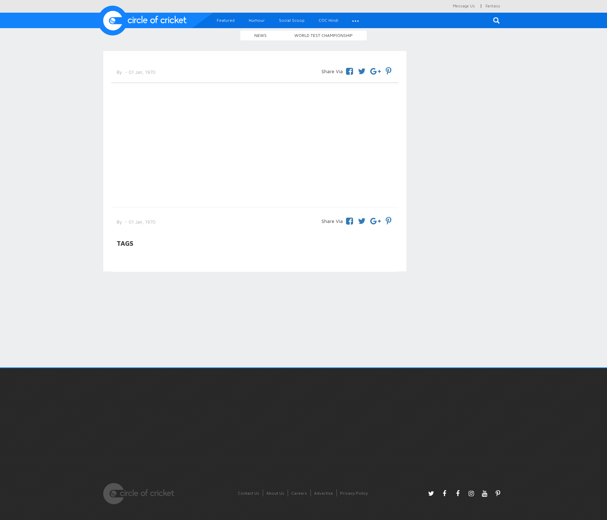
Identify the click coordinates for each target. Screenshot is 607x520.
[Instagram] (471, 493)
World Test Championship (323, 35)
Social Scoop (292, 20)
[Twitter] (361, 70)
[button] (355, 20)
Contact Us (248, 493)
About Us (275, 493)
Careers (299, 493)
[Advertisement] (254, 144)
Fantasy (492, 6)
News (260, 35)
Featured (226, 20)
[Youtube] (484, 493)
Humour (257, 20)
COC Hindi (328, 20)
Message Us (464, 6)
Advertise (323, 493)
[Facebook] (349, 70)
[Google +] (375, 70)
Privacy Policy (354, 493)
